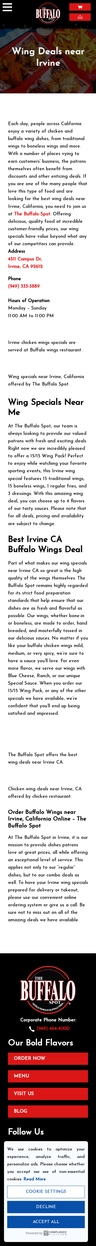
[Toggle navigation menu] (9, 8)
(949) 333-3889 (24, 286)
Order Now (29, 1058)
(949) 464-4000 (53, 1028)
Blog (20, 1111)
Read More (34, 1179)
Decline (46, 1207)
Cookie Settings (46, 1192)
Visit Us (24, 1094)
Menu (21, 1076)
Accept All (46, 1222)
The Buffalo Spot (32, 214)
